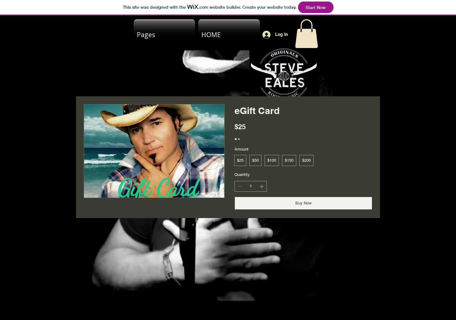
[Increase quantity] (262, 186)
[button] (306, 33)
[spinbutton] (251, 186)
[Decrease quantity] (239, 186)
